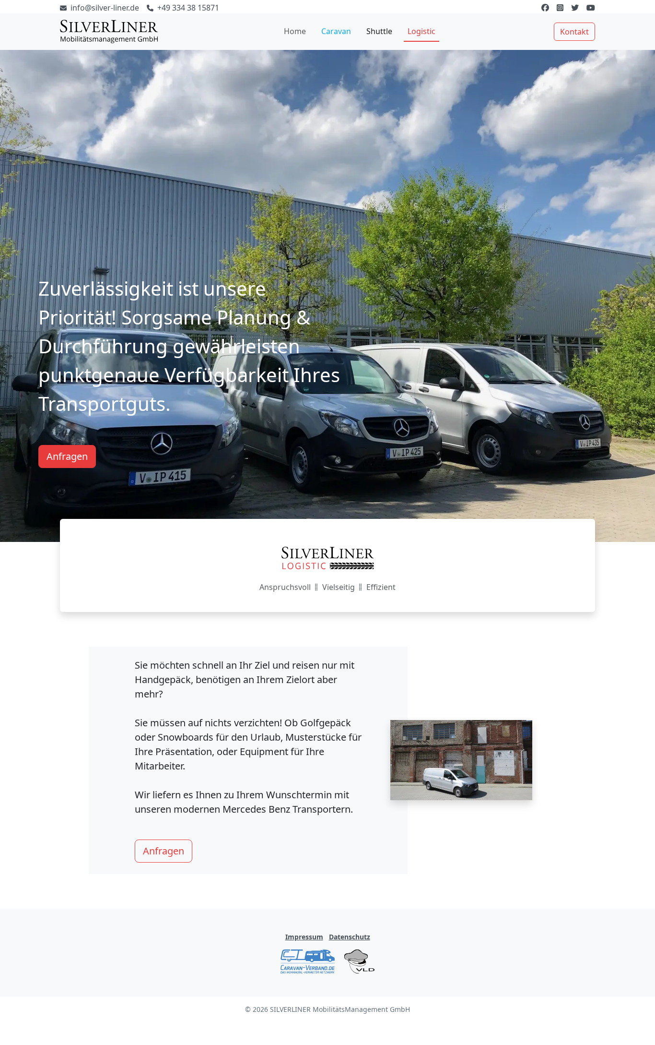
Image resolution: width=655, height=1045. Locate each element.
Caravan (336, 31)
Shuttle (379, 31)
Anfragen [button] (67, 456)
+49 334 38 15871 (188, 7)
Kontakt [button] (574, 31)
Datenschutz (349, 936)
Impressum (304, 936)
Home (295, 31)
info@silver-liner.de (104, 7)
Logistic (421, 31)
